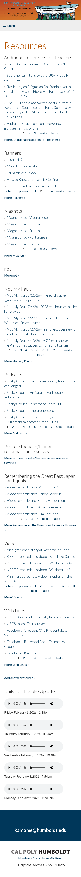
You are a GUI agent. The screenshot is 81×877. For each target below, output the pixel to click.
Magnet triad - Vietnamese (27, 217)
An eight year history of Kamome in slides (38, 550)
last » (54, 133)
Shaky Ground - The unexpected (30, 410)
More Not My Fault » (18, 361)
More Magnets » (15, 255)
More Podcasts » (15, 433)
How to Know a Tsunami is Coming (32, 179)
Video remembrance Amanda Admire (34, 507)
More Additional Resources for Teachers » (32, 139)
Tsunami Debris (18, 159)
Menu (10, 25)
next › (43, 133)
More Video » (13, 597)
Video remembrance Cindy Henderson (36, 500)
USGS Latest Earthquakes (26, 624)
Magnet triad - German (24, 224)
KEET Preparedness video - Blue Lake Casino (41, 556)
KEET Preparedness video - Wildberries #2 (40, 563)
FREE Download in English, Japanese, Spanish (41, 617)
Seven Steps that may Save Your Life (34, 186)
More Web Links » (16, 664)
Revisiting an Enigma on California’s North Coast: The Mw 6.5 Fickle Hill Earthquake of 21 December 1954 (39, 91)
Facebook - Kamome (22, 653)
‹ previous (24, 191)
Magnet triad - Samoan (24, 244)
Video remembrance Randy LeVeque (34, 494)
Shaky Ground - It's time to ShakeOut (34, 404)
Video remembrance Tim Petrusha (32, 514)
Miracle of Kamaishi (22, 166)
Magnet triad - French (23, 230)
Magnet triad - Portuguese (27, 237)
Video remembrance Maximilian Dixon (35, 487)
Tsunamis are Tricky (21, 173)
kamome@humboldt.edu (40, 830)
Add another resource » (19, 678)
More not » (11, 275)
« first (10, 191)
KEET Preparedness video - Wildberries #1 (40, 570)
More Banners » (15, 197)
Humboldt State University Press (40, 858)
